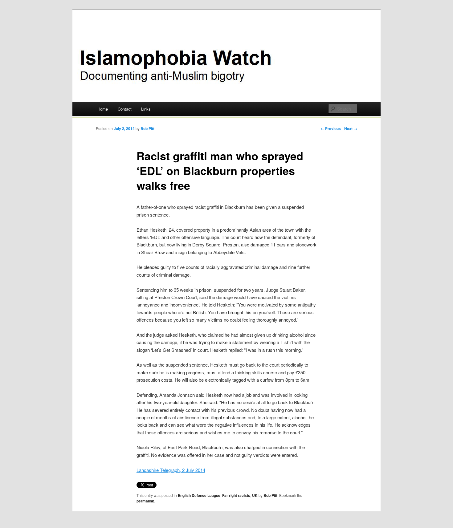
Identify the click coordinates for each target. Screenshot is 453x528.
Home (102, 109)
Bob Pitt (147, 128)
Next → (350, 128)
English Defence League (199, 495)
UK (255, 495)
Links (146, 109)
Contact (125, 109)
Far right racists (236, 495)
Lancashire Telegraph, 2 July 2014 (171, 470)
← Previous (330, 128)
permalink (145, 501)
